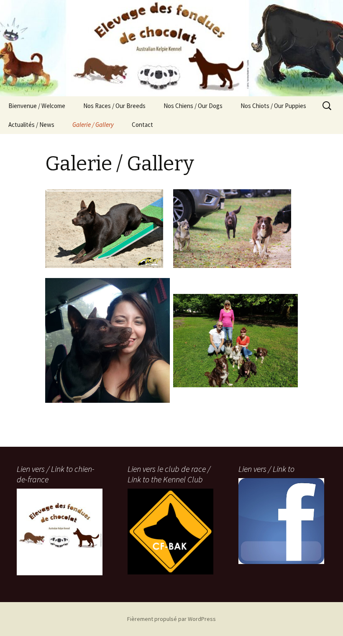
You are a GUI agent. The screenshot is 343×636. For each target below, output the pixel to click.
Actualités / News (31, 125)
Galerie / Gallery (93, 125)
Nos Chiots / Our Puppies (273, 106)
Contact (142, 125)
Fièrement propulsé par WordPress (171, 619)
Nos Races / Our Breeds (114, 106)
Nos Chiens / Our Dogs (193, 106)
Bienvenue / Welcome (36, 106)
